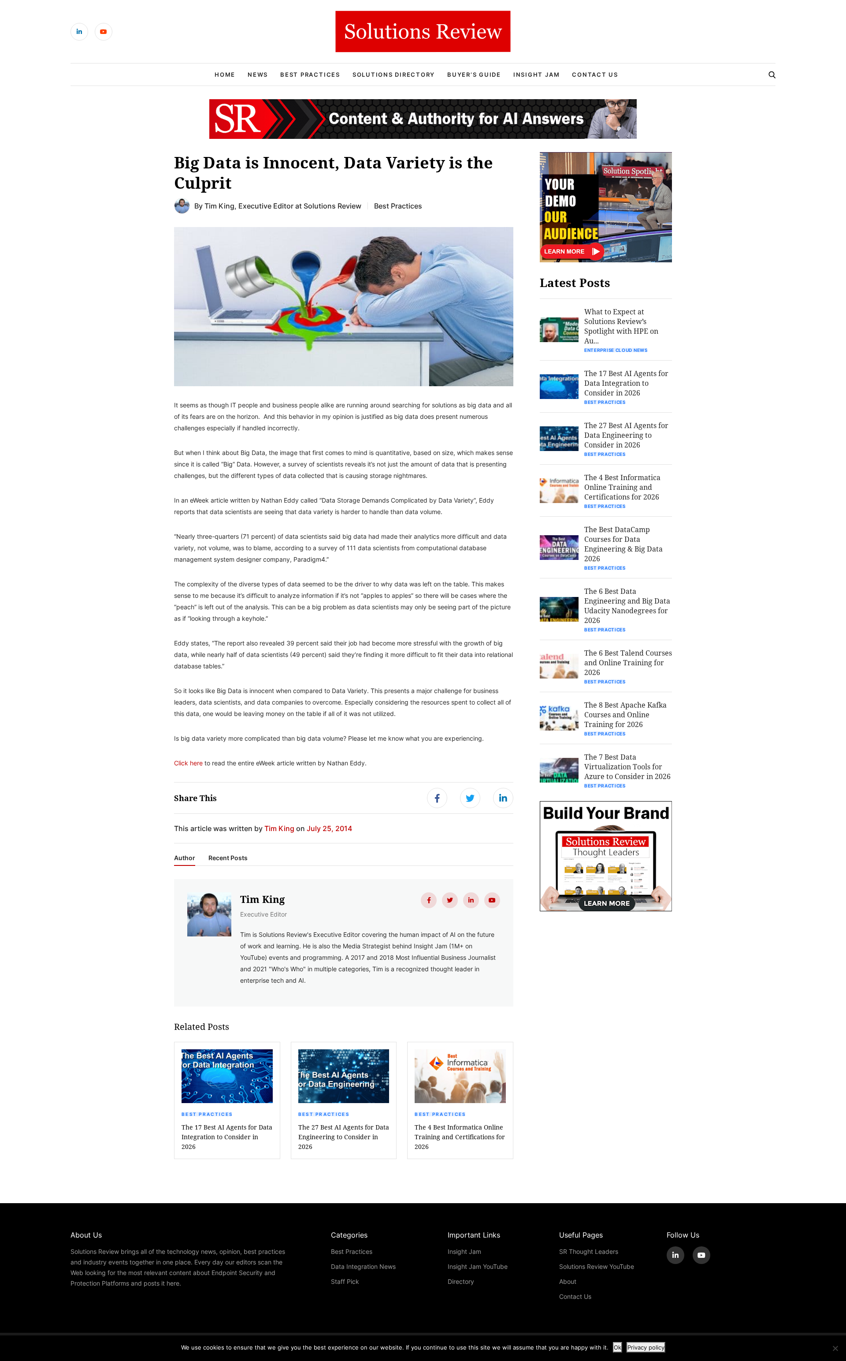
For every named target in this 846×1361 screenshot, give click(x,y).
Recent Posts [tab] (228, 858)
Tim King (219, 206)
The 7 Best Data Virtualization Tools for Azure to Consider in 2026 (627, 766)
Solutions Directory (393, 74)
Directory (461, 1281)
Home (225, 74)
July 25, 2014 (329, 828)
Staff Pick (345, 1281)
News (258, 74)
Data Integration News (363, 1266)
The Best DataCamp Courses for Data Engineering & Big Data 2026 (623, 544)
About (567, 1281)
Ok (617, 1347)
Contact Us (595, 74)
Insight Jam (536, 74)
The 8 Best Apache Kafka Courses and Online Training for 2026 (625, 714)
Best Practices (310, 74)
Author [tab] (184, 858)
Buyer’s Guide (474, 74)
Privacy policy (645, 1347)
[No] (835, 1348)
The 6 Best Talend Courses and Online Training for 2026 (628, 662)
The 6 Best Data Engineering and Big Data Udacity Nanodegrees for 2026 (627, 605)
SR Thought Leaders (588, 1251)
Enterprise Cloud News (616, 350)
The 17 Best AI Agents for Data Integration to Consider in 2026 (227, 1137)
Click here (188, 763)
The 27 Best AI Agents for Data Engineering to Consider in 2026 (343, 1137)
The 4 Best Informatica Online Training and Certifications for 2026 (460, 1137)
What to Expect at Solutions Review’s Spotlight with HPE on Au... (621, 326)
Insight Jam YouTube (478, 1266)
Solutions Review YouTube (596, 1266)
